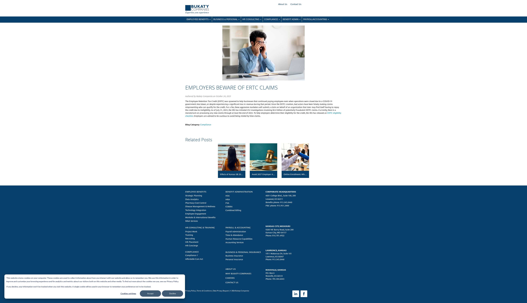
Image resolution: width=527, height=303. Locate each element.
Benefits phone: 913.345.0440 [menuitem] (279, 202)
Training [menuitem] (189, 235)
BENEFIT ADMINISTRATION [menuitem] (239, 192)
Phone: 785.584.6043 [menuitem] (275, 279)
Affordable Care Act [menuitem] (194, 259)
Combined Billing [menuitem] (233, 210)
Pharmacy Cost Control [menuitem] (195, 203)
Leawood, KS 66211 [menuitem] (274, 199)
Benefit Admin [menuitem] (290, 19)
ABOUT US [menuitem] (230, 269)
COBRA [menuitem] (228, 206)
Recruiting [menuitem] (190, 238)
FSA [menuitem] (227, 203)
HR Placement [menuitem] (191, 242)
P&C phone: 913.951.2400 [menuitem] (277, 205)
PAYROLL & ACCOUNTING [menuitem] (238, 227)
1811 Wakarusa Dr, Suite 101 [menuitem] (279, 253)
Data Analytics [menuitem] (192, 199)
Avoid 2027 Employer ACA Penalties (268, 174)
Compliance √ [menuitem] (191, 255)
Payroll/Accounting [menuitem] (315, 19)
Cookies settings (128, 293)
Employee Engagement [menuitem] (195, 214)
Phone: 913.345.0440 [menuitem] (275, 259)
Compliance (205, 124)
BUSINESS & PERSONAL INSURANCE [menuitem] (243, 252)
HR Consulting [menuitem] (250, 19)
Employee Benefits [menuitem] (198, 19)
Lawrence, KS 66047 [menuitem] (275, 256)
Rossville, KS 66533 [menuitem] (274, 276)
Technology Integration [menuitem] (195, 210)
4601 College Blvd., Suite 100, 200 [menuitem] (281, 195)
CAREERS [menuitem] (230, 278)
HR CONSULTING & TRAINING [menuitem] (200, 227)
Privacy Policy (190, 291)
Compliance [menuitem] (271, 19)
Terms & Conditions (204, 291)
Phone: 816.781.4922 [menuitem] (275, 235)
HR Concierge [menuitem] (191, 245)
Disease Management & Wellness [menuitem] (200, 206)
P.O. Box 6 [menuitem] (270, 273)
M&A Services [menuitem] (191, 221)
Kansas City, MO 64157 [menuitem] (276, 232)
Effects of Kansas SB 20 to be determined (238, 174)
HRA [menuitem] (227, 199)
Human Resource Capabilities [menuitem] (238, 239)
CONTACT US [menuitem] (231, 282)
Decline (172, 293)
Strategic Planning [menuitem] (193, 195)
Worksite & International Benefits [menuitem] (200, 217)
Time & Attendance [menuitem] (234, 235)
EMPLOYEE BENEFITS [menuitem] (195, 192)
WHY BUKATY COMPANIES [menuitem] (238, 273)
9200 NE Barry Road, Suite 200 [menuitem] (280, 229)
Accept (150, 293)
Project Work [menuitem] (191, 231)
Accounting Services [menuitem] (234, 242)
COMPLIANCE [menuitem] (192, 252)
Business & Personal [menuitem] (225, 19)
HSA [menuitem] (227, 196)
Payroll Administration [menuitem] (235, 231)
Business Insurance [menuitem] (234, 256)
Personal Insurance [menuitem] (234, 259)
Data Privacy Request (221, 291)
